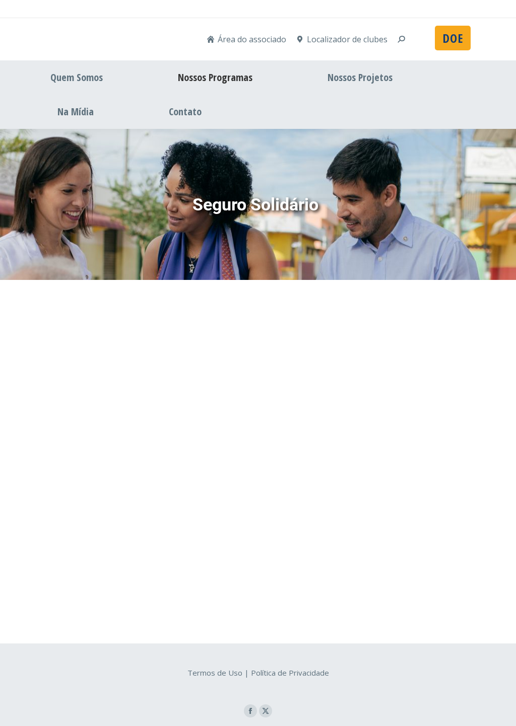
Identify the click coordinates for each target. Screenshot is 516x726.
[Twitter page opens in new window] (265, 710)
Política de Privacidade (290, 673)
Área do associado (252, 39)
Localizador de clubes (347, 39)
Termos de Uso (214, 673)
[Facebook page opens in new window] (250, 710)
